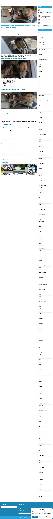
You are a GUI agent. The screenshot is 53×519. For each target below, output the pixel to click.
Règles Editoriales (22, 510)
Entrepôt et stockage (41, 212)
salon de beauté (41, 423)
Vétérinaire (40, 484)
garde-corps (40, 245)
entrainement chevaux (42, 211)
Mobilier (40, 320)
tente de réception (41, 455)
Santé (39, 428)
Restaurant (40, 412)
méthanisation (41, 318)
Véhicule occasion (41, 474)
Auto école (40, 78)
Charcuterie (40, 122)
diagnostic (40, 194)
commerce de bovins (42, 149)
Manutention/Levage (41, 304)
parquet (40, 342)
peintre (40, 345)
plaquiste (40, 362)
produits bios (40, 386)
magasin (40, 294)
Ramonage (40, 391)
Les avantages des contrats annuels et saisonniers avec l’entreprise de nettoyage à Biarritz (46, 10)
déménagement (41, 178)
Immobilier (40, 260)
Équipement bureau (41, 221)
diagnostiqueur (41, 195)
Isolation (40, 274)
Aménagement (41, 56)
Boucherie (40, 90)
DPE (39, 197)
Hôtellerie (40, 257)
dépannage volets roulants (42, 187)
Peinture (40, 347)
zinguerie (40, 498)
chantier (40, 120)
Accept (35, 516)
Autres (39, 83)
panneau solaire (41, 337)
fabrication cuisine (41, 229)
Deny (41, 516)
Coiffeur (40, 146)
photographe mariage (42, 354)
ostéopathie (40, 333)
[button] (51, 509)
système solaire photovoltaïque (43, 452)
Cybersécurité (41, 173)
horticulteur (40, 253)
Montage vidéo (41, 323)
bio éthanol (40, 86)
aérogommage (41, 37)
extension (40, 226)
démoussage (40, 182)
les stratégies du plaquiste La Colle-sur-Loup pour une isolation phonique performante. (44, 13)
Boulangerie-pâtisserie (42, 95)
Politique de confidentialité (25, 517)
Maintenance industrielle (42, 299)
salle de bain (40, 421)
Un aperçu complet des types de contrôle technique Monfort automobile (46, 20)
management (40, 303)
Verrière (40, 482)
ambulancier (40, 54)
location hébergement (42, 289)
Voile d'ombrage (41, 494)
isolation (40, 275)
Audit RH (40, 76)
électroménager (41, 207)
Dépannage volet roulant (42, 185)
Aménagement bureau (42, 57)
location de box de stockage (43, 284)
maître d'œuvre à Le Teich (42, 301)
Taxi (39, 453)
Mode (39, 321)
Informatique (40, 267)
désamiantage (41, 190)
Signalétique (40, 440)
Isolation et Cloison (41, 277)
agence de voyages (41, 44)
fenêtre (40, 231)
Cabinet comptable (41, 102)
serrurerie (40, 436)
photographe (40, 352)
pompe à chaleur (41, 371)
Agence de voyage (41, 42)
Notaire (40, 330)
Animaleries (40, 64)
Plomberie (40, 364)
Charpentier (40, 129)
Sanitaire (40, 426)
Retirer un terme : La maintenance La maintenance (44, 414)
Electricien (40, 204)
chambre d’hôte (41, 119)
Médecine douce (41, 306)
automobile (40, 81)
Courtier (40, 166)
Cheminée (40, 139)
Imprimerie (40, 262)
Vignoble (40, 489)
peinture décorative (41, 349)
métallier (40, 316)
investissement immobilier (42, 272)
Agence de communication (42, 40)
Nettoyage (40, 325)
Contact (20, 512)
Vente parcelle (41, 479)
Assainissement (41, 69)
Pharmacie (40, 350)
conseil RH (40, 153)
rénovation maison (41, 405)
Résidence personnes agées (43, 410)
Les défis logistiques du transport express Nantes (6, 174)
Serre (39, 433)
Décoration (40, 175)
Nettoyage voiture (41, 328)
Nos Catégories (21, 508)
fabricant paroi (41, 228)
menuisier (40, 313)
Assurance (40, 71)
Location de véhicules (42, 287)
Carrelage (40, 107)
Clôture (40, 144)
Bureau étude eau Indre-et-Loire (43, 100)
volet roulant (40, 496)
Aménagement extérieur (42, 61)
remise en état (41, 400)
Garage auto (40, 243)
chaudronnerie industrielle (42, 134)
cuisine (40, 170)
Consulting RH (40, 158)
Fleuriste (40, 233)
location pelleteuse (41, 291)
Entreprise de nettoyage (42, 216)
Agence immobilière (41, 47)
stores (39, 450)
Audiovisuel (40, 73)
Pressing (40, 384)
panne (39, 335)
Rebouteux (40, 398)
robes (39, 419)
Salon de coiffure (41, 424)
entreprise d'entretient (42, 214)
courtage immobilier (41, 163)
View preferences (48, 516)
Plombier (40, 366)
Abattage (40, 32)
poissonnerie (40, 369)
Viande (40, 486)
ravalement (40, 393)
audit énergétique (41, 74)
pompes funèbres (41, 374)
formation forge (41, 236)
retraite (40, 416)
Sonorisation (40, 445)
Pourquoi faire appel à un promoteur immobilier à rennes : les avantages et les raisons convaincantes (46, 26)
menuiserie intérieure (42, 311)
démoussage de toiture (42, 183)
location (40, 282)
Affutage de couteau (41, 39)
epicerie (40, 219)
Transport (40, 470)
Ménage (40, 308)
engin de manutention (42, 209)
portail (39, 376)
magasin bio (40, 296)
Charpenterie (40, 127)
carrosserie (40, 112)
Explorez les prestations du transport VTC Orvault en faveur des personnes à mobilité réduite (31, 174)
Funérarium (40, 241)
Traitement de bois (41, 465)
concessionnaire (41, 151)
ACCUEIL (20, 506)
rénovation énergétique (42, 403)
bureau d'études (41, 98)
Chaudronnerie (41, 132)
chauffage (40, 136)
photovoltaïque (41, 357)
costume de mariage (42, 161)
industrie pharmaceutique (42, 265)
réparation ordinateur (42, 408)
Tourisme (40, 462)
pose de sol (40, 381)
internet (40, 270)
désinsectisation (41, 192)
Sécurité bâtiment (41, 431)
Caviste (40, 115)
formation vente (41, 238)
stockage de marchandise (42, 448)
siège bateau (40, 438)
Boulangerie (40, 93)
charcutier (40, 124)
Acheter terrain (41, 35)
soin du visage (41, 443)
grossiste (40, 250)
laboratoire (40, 279)
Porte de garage (41, 379)
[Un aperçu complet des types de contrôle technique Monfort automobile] (39, 19)
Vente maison (41, 477)
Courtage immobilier (41, 165)
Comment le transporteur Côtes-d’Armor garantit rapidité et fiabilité (18, 174)
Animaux (40, 66)
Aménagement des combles (43, 59)
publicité (40, 388)
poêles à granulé (41, 367)
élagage (40, 202)
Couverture (40, 168)
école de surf (40, 199)
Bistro (39, 88)
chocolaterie (40, 141)
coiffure (40, 148)
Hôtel (39, 255)
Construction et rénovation (42, 156)
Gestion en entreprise (42, 248)
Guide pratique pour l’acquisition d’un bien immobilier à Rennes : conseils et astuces (46, 23)
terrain (39, 457)
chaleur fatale (41, 117)
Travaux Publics (41, 472)
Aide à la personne (41, 52)
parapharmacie (41, 338)
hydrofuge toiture (41, 258)
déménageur (40, 180)
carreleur (40, 110)
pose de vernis (41, 383)
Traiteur (40, 469)
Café (39, 105)
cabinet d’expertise (41, 103)
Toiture (40, 460)
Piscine (40, 359)
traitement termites (41, 467)
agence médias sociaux (42, 49)
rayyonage (40, 396)
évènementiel (41, 224)
